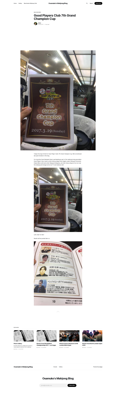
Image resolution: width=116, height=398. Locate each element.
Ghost (100, 366)
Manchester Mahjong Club (30, 3)
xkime (39, 23)
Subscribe (98, 3)
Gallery (20, 3)
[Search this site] (87, 3)
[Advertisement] (58, 37)
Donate (55, 366)
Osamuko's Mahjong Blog (58, 3)
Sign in (91, 3)
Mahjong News (37, 12)
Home (15, 3)
